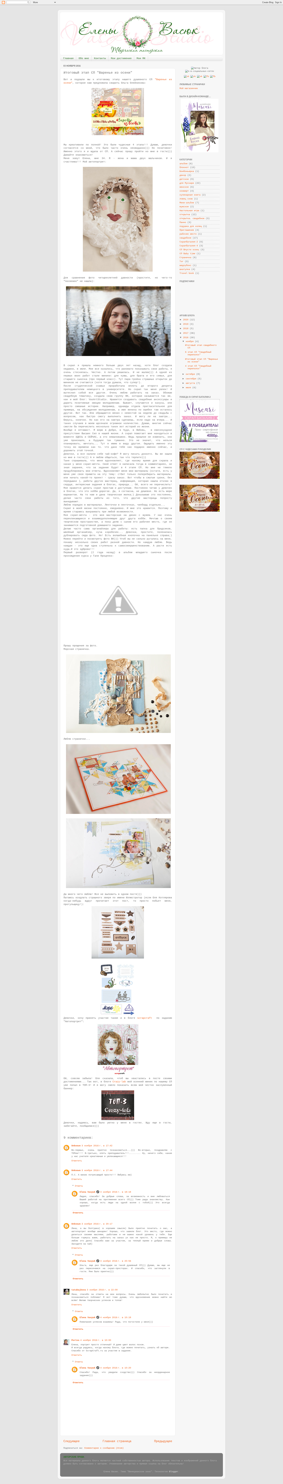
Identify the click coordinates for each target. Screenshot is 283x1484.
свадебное (185, 238)
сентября (192, 379)
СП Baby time (187, 253)
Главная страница (117, 1441)
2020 (186, 320)
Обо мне (84, 58)
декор (182, 175)
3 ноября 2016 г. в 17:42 (97, 1146)
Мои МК (141, 58)
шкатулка (184, 269)
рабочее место (188, 234)
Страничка (185, 257)
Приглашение (186, 230)
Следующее (71, 1441)
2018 (186, 328)
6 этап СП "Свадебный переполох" (198, 353)
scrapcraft (144, 1018)
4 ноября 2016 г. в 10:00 (95, 1340)
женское (184, 187)
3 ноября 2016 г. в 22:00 (102, 1290)
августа (191, 383)
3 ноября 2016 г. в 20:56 (115, 1261)
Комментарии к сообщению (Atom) (104, 1448)
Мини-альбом (186, 203)
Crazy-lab (119, 1081)
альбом (183, 163)
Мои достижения (121, 58)
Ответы (79, 1186)
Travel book (186, 273)
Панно (182, 222)
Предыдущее (163, 1441)
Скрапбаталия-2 (188, 242)
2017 (186, 333)
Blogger (173, 1471)
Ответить (76, 1161)
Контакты (100, 58)
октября (191, 374)
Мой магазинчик (188, 88)
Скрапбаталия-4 (188, 246)
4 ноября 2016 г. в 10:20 (115, 1368)
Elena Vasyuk (87, 1192)
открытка (184, 214)
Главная (68, 58)
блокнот (184, 167)
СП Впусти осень (189, 250)
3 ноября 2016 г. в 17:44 (97, 1170)
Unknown (76, 1146)
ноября (190, 341)
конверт (184, 191)
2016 (186, 337)
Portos (75, 1340)
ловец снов (186, 199)
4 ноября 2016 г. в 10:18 (115, 1317)
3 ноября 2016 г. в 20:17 (97, 1224)
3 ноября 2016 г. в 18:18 (115, 1192)
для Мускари (186, 183)
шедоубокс (185, 265)
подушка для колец (190, 226)
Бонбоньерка (186, 171)
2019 (186, 324)
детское (184, 179)
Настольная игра (189, 210)
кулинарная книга (189, 195)
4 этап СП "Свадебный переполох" (198, 367)
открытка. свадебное (191, 218)
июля (189, 387)
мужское (184, 206)
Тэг (181, 261)
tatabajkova (78, 1290)
